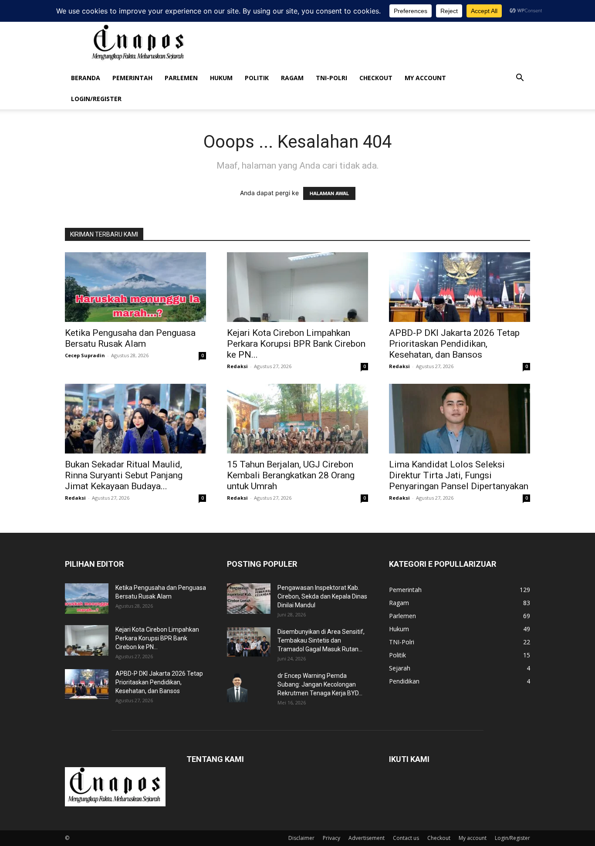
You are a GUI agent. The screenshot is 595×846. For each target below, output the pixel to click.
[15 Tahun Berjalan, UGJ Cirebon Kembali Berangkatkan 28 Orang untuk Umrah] (297, 418)
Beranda (85, 78)
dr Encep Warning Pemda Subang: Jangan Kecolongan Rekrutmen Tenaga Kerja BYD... (319, 684)
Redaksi (237, 366)
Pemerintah (132, 78)
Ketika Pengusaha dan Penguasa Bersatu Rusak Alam (130, 338)
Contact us (406, 838)
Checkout (375, 78)
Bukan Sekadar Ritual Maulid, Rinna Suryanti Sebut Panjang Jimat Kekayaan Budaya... (124, 475)
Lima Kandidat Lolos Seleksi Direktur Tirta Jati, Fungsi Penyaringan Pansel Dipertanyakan (458, 475)
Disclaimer (301, 838)
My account (425, 78)
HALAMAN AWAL (329, 193)
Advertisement (366, 838)
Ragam (292, 78)
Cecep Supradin (85, 355)
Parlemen (181, 78)
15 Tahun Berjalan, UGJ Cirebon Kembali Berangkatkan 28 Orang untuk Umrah (291, 475)
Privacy (331, 838)
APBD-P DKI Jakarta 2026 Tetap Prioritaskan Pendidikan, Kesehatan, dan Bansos (454, 344)
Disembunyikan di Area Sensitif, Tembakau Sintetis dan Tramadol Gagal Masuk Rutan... (321, 640)
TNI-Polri (331, 78)
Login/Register (96, 99)
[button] (519, 78)
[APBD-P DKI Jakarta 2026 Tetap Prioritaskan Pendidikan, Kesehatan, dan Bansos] (459, 287)
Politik (257, 78)
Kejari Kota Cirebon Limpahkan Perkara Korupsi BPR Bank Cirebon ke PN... (296, 344)
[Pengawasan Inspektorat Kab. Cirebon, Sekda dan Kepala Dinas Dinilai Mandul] (248, 598)
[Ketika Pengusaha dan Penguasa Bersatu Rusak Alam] (135, 287)
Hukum (221, 78)
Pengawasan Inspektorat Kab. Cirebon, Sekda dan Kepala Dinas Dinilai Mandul (322, 596)
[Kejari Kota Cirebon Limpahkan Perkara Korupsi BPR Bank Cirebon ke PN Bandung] (297, 287)
